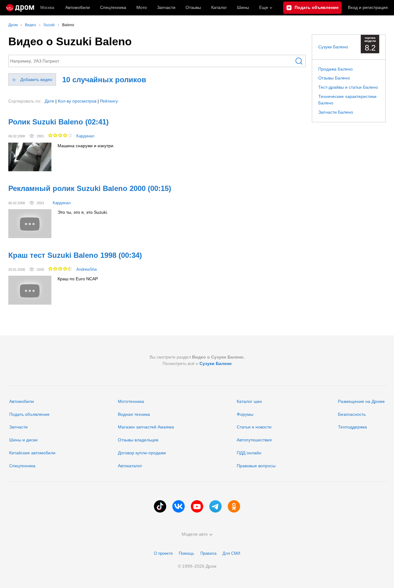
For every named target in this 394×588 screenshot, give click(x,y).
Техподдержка (352, 426)
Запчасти (166, 7)
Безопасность (352, 414)
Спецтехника (22, 465)
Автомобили (77, 7)
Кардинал (85, 136)
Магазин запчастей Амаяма (146, 426)
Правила (208, 553)
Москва (47, 7)
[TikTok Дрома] (160, 506)
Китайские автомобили (32, 452)
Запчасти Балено (335, 112)
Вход (368, 7)
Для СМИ (231, 553)
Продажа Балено (335, 69)
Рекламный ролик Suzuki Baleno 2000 (89, 188)
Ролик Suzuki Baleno (58, 122)
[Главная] (20, 7)
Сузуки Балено (333, 46)
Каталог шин (249, 401)
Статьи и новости (254, 426)
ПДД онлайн (249, 452)
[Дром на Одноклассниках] (234, 506)
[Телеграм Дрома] (215, 506)
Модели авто (195, 534)
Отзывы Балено (334, 77)
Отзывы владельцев (138, 439)
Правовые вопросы (256, 465)
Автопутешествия (254, 439)
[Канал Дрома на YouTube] (197, 506)
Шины (243, 7)
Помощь (186, 553)
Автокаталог (130, 465)
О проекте (163, 553)
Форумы (245, 414)
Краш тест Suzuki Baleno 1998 (75, 255)
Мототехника (131, 401)
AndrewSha (86, 269)
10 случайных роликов (104, 79)
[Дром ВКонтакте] (178, 506)
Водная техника (134, 414)
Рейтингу (109, 101)
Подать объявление (29, 414)
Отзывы (193, 7)
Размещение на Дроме (361, 401)
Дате (49, 101)
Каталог (219, 7)
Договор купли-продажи (142, 452)
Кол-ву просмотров (77, 101)
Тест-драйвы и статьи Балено (348, 87)
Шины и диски (23, 439)
